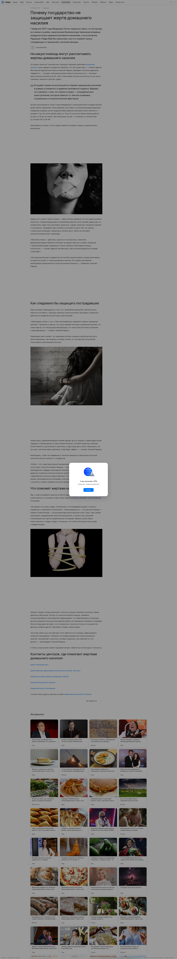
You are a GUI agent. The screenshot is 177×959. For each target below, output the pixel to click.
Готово (88, 490)
